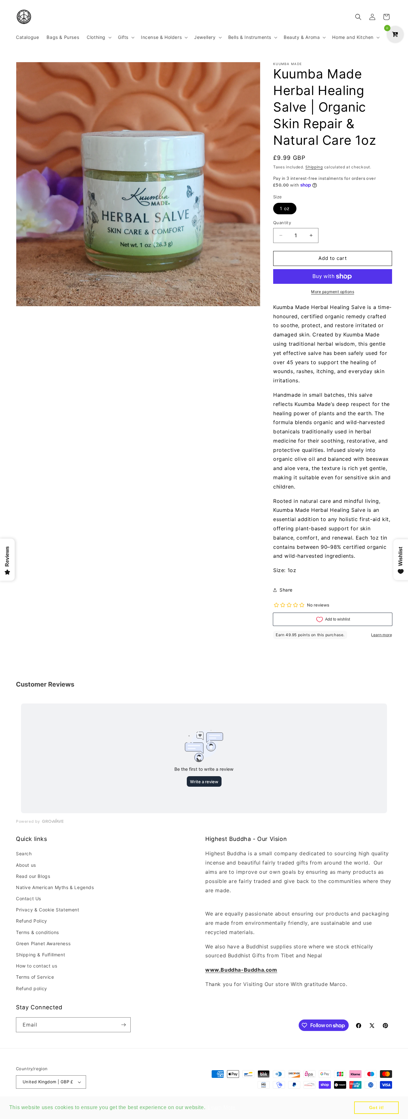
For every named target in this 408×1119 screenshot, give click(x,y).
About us (26, 865)
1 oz (285, 208)
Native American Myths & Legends (55, 887)
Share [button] (286, 590)
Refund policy (31, 988)
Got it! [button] (376, 1107)
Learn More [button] (222, 1107)
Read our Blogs (33, 876)
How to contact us (36, 965)
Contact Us (28, 898)
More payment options (332, 291)
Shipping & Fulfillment (40, 954)
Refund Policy (31, 921)
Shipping (314, 167)
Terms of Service (35, 977)
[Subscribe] (123, 1024)
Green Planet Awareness (43, 943)
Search (24, 853)
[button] (98, 37)
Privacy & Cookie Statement (47, 909)
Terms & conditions (37, 932)
